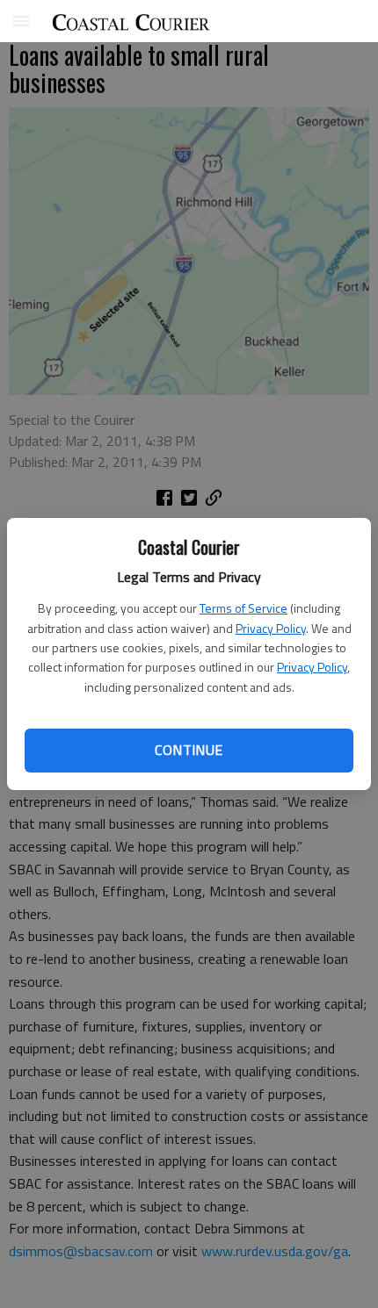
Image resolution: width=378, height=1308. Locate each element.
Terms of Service (243, 608)
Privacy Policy (271, 628)
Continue (188, 749)
